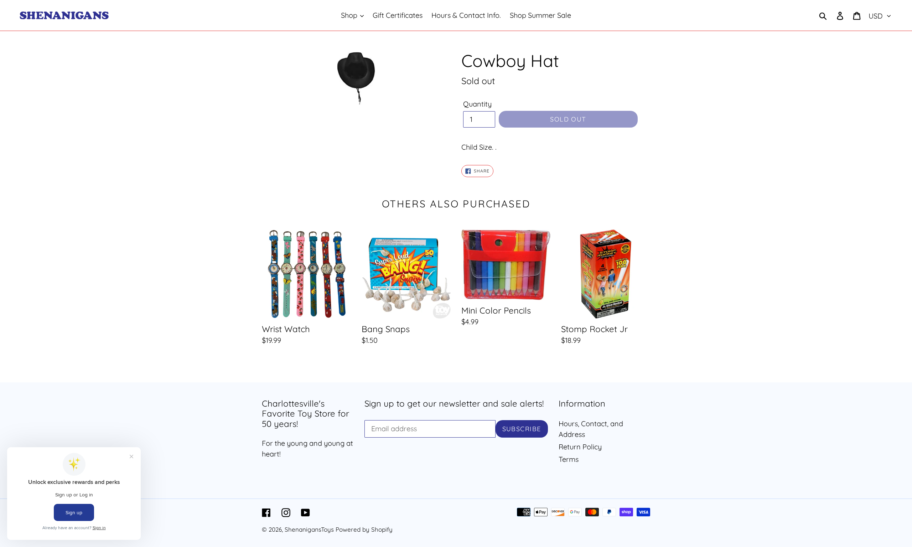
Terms (569, 459)
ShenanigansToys (309, 529)
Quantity (477, 103)
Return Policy (580, 446)
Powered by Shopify (364, 529)
